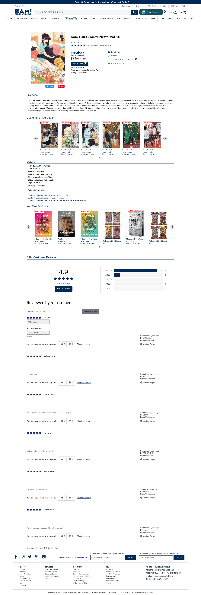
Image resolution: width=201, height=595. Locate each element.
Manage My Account (113, 572)
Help (164, 6)
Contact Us (77, 578)
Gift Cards (152, 6)
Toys (22, 583)
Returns (108, 583)
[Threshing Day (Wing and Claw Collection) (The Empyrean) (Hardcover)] (136, 223)
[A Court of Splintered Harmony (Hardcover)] (43, 224)
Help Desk (109, 569)
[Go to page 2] (101, 157)
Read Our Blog (78, 581)
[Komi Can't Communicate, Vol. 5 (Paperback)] (49, 135)
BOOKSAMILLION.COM (97, 592)
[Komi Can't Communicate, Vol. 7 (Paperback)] (90, 135)
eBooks (23, 572)
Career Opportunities (81, 574)
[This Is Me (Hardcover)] (66, 224)
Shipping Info (110, 578)
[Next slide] (165, 138)
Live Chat (83, 557)
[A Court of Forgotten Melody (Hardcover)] (89, 224)
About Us (76, 572)
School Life (63, 195)
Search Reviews (90, 311)
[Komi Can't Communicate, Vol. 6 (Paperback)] (70, 135)
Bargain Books (25, 578)
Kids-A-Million (25, 574)
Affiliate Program (51, 572)
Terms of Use (124, 592)
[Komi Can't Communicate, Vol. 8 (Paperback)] (111, 135)
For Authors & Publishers (82, 576)
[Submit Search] (134, 12)
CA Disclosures (136, 592)
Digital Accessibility (80, 583)
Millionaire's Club (178, 6)
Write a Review (106, 45)
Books (30, 195)
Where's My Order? (113, 581)
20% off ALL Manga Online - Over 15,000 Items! (102, 2)
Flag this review (84, 344)
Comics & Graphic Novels (46, 195)
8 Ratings (94, 45)
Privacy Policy (148, 592)
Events (139, 6)
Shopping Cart (111, 576)
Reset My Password (113, 574)
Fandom (23, 585)
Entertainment (25, 581)
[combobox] (87, 12)
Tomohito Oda (78, 42)
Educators (126, 6)
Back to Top (53, 548)
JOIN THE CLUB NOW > (158, 579)
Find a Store (77, 569)
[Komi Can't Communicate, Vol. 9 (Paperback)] (131, 135)
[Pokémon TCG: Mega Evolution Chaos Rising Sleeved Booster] (113, 225)
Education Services (52, 576)
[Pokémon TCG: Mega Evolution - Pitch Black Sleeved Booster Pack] (159, 225)
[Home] (22, 12)
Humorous (63, 198)
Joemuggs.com (113, 592)
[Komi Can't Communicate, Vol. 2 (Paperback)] (152, 135)
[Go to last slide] (36, 138)
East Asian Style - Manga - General (73, 200)
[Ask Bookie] (151, 12)
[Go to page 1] (99, 157)
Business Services (51, 574)
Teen (22, 576)
